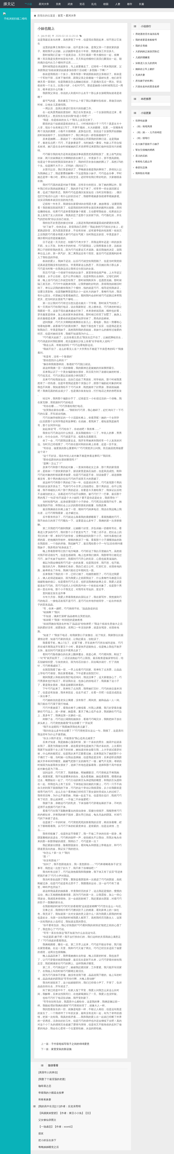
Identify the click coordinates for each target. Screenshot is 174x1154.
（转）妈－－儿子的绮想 (148, 132)
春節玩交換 (141, 167)
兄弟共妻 (140, 74)
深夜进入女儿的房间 (146, 63)
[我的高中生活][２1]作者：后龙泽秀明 (59, 1106)
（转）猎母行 (142, 138)
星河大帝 (44, 4)
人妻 (117, 4)
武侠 (70, 4)
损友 (41, 1133)
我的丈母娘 (141, 45)
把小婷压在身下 (47, 1140)
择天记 (9, 4)
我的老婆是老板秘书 (146, 39)
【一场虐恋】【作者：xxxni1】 (56, 1126)
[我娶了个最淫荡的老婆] (51, 1079)
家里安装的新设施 (61, 1049)
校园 (105, 4)
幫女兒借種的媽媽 (144, 149)
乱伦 (94, 4)
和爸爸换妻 (44, 1099)
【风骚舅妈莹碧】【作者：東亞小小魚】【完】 (65, 1113)
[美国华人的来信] (48, 1072)
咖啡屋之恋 (44, 1085)
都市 (129, 4)
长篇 (141, 4)
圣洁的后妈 (141, 155)
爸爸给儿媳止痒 (143, 161)
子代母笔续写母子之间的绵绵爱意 (70, 1043)
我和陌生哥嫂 (142, 173)
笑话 (82, 4)
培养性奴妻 (141, 120)
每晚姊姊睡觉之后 (48, 1147)
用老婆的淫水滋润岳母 (147, 34)
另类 (58, 4)
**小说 (28, 4)
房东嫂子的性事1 (144, 80)
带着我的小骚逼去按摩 (51, 1092)
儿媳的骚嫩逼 (142, 57)
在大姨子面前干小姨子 (147, 144)
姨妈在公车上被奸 (144, 69)
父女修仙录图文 (47, 1119)
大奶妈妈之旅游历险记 (147, 51)
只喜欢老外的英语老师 (147, 86)
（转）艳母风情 (143, 126)
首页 (60, 15)
